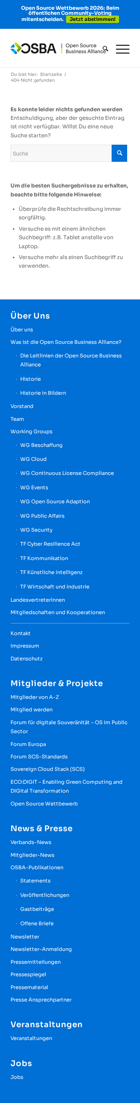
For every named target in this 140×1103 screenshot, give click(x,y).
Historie (30, 379)
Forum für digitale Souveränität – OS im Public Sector (69, 727)
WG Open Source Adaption (55, 501)
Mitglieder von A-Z (34, 697)
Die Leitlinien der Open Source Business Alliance (71, 360)
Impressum (24, 646)
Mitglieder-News (32, 855)
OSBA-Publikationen (36, 867)
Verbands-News (30, 842)
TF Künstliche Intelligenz (51, 572)
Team (17, 419)
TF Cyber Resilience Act (50, 544)
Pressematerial (29, 987)
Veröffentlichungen (44, 895)
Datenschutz (26, 658)
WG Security (36, 530)
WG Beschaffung (41, 445)
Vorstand (21, 406)
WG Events (34, 487)
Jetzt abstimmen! (93, 19)
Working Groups (31, 431)
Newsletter (24, 936)
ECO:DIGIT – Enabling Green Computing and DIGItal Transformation (66, 786)
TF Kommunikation (44, 558)
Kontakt (20, 633)
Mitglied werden (31, 709)
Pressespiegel (28, 974)
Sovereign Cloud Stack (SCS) (47, 769)
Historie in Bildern (43, 393)
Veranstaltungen (31, 1038)
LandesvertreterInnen (37, 600)
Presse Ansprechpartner (41, 999)
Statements (35, 880)
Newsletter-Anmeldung (41, 949)
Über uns (21, 329)
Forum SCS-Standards (39, 756)
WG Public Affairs (42, 516)
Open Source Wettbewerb (44, 803)
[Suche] (101, 48)
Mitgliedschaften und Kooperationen (57, 612)
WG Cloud (33, 459)
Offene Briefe (37, 923)
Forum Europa (28, 744)
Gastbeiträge (37, 909)
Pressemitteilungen (35, 962)
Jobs (16, 1077)
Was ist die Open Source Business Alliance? (65, 342)
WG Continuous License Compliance (67, 473)
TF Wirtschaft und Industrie (54, 586)
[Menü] (119, 48)
